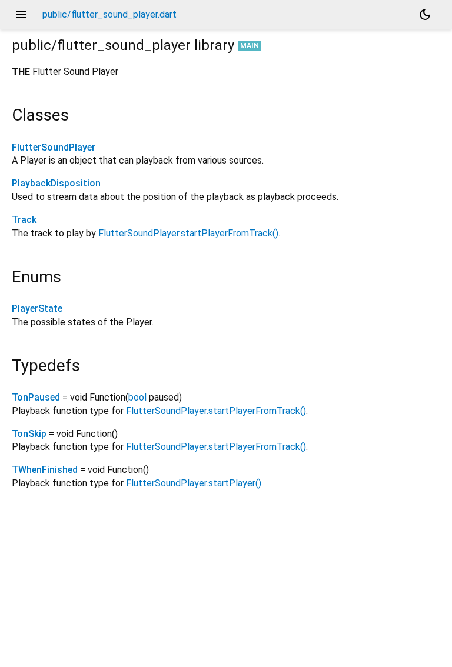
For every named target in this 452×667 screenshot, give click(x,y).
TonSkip (29, 433)
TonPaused (36, 397)
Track (24, 219)
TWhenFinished (45, 469)
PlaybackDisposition (56, 183)
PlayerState (37, 308)
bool (137, 397)
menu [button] (21, 15)
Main (249, 46)
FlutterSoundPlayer (53, 147)
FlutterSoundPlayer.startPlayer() (193, 483)
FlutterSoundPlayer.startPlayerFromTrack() (188, 233)
